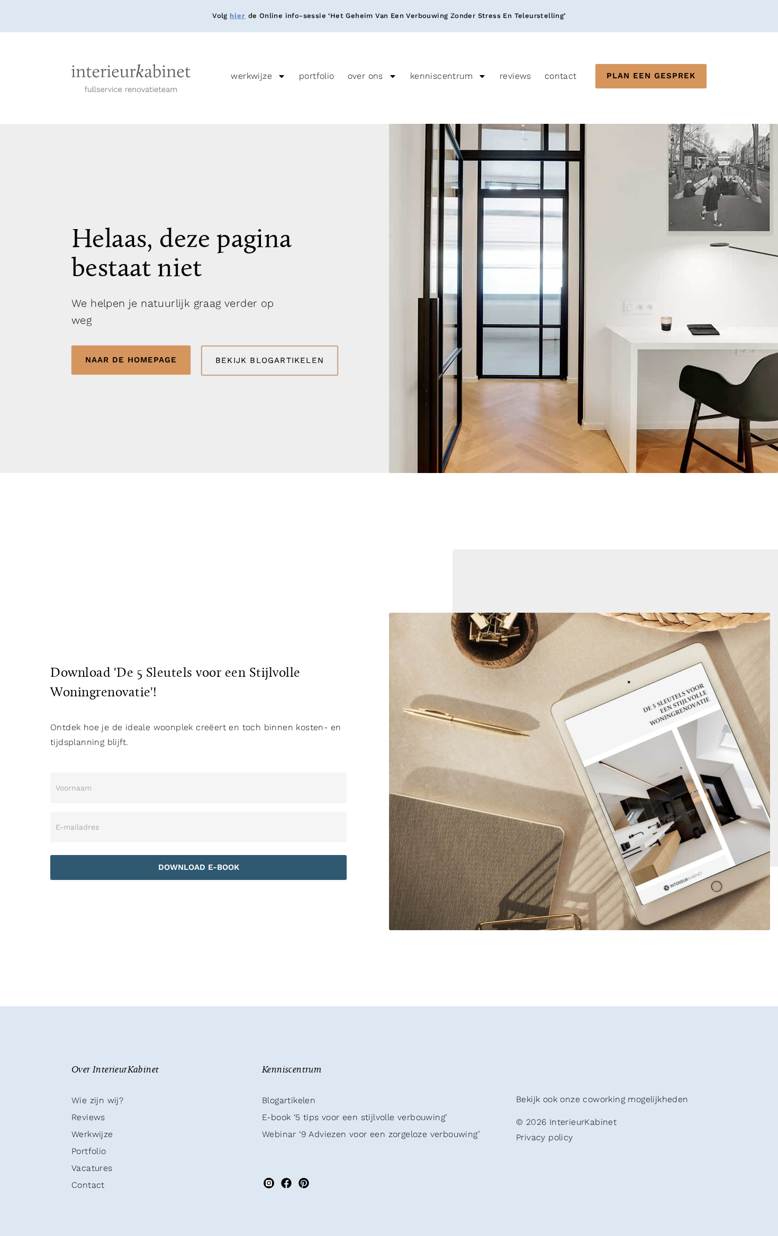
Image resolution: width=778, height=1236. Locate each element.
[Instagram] (268, 1183)
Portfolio (316, 76)
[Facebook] (286, 1183)
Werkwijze (251, 76)
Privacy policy (544, 1137)
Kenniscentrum (441, 76)
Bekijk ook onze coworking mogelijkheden (602, 1099)
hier (238, 16)
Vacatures (92, 1168)
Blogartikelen (288, 1100)
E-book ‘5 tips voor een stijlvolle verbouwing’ (354, 1117)
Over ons (365, 76)
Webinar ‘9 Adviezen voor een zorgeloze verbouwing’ (371, 1134)
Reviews (515, 76)
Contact (561, 76)
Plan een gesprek (651, 75)
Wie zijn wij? (97, 1100)
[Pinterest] (304, 1183)
